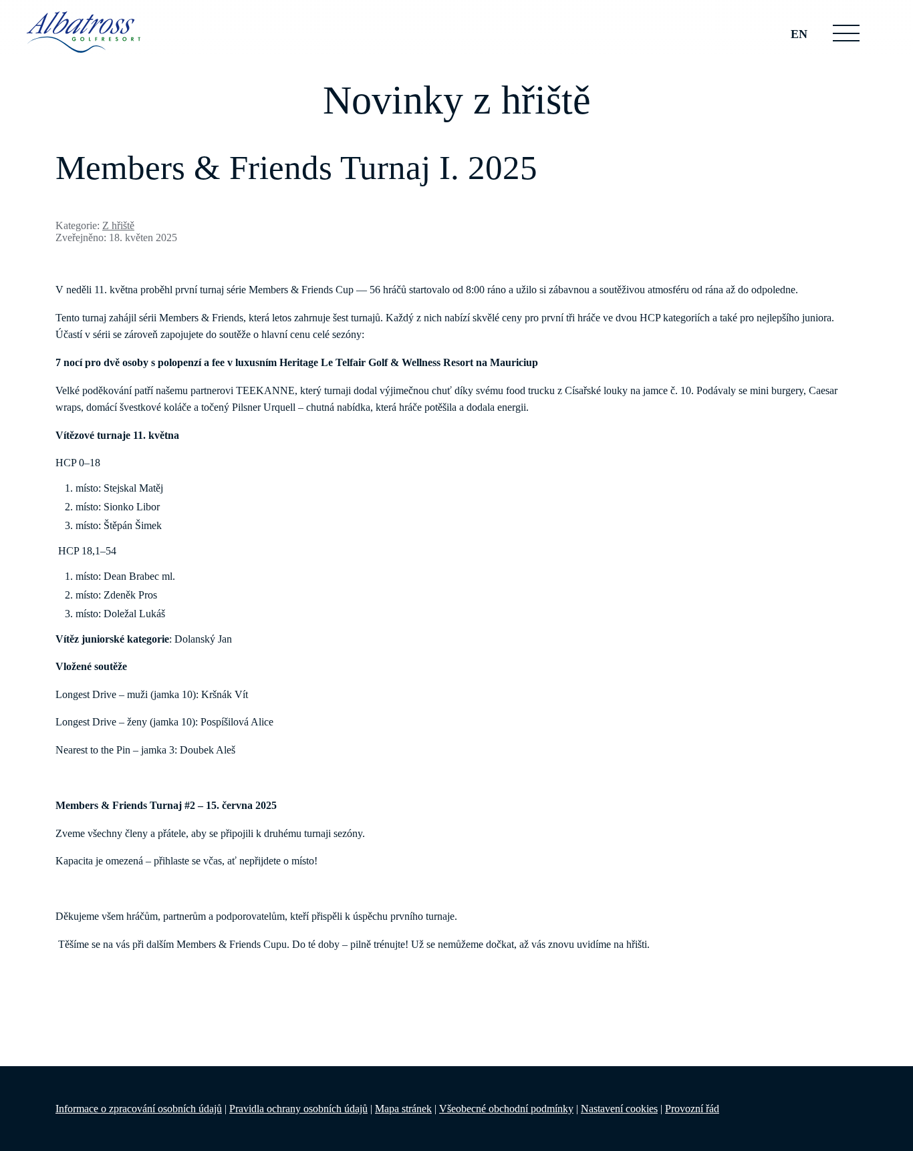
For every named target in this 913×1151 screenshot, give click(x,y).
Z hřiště (118, 225)
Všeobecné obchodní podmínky (506, 1108)
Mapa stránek (403, 1108)
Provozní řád (692, 1108)
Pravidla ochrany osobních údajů (298, 1108)
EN (799, 34)
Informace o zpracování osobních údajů (138, 1108)
